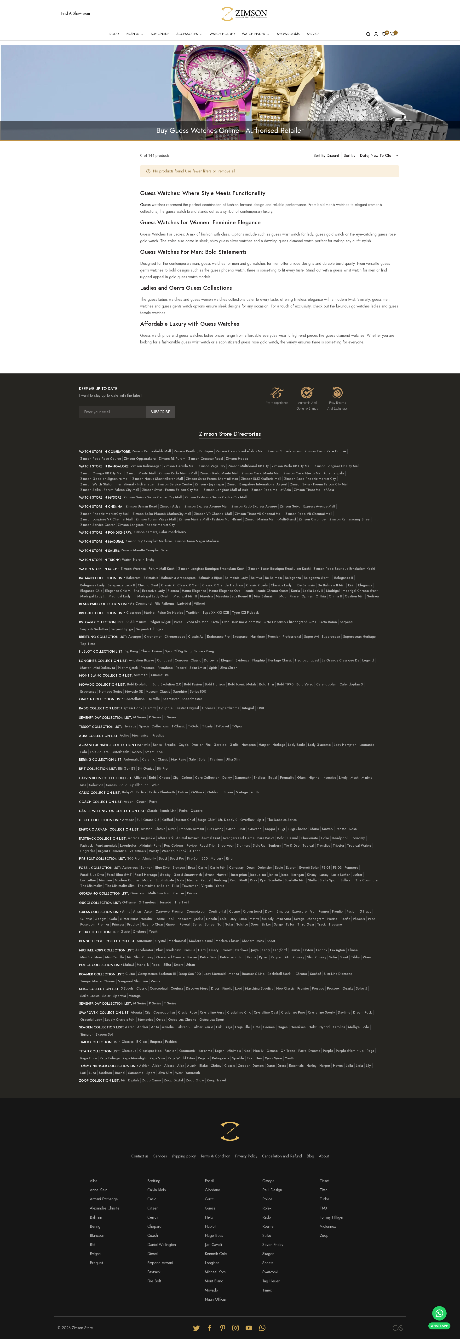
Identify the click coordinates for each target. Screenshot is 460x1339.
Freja (228, 1027)
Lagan (219, 1050)
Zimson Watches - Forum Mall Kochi (148, 568)
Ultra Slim (233, 759)
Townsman (190, 885)
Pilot (371, 918)
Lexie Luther (340, 874)
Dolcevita (211, 660)
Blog (310, 1156)
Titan (324, 1190)
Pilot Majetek (128, 667)
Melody (268, 918)
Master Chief (185, 819)
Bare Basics (265, 838)
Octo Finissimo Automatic (241, 621)
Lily (368, 1065)
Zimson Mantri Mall (141, 473)
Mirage (299, 918)
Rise (83, 785)
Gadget (100, 918)
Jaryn (255, 950)
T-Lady (207, 726)
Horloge (278, 744)
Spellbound (139, 785)
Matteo (327, 828)
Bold (152, 777)
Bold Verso (304, 684)
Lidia (359, 1065)
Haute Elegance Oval (225, 590)
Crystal (160, 940)
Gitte (256, 1027)
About (324, 1156)
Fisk (219, 1027)
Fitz (208, 744)
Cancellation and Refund (282, 1156)
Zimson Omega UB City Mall (101, 473)
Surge (278, 924)
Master (85, 667)
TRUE (261, 708)
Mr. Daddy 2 (227, 819)
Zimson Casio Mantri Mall (261, 473)
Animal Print (210, 838)
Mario (314, 828)
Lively (343, 777)
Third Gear (305, 924)
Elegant (227, 660)
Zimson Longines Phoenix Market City (146, 524)
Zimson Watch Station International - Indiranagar (117, 484)
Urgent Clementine (112, 851)
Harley (311, 1065)
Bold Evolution (138, 684)
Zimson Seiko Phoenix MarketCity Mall (161, 513)
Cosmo (234, 911)
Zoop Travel (216, 1080)
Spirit (213, 667)
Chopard (154, 1226)
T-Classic (178, 726)
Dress (215, 988)
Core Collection (207, 777)
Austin (191, 1065)
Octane (272, 1050)
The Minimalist (91, 885)
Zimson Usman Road (141, 506)
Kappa (270, 828)
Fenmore (351, 867)
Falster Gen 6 (202, 1027)
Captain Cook (131, 708)
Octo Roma (328, 621)
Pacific (345, 918)
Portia (251, 957)
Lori (83, 1072)
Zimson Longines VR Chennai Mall (106, 519)
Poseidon (87, 924)
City (175, 777)
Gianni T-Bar (235, 828)
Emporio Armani (191, 828)
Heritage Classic (280, 660)
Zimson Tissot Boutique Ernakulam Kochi (279, 568)
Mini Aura (283, 918)
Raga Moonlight (134, 1058)
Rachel (120, 1072)
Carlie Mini (218, 867)
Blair (159, 950)
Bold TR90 (285, 684)
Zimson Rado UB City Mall (291, 466)
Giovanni (255, 828)
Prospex (333, 988)
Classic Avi (196, 636)
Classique (133, 612)
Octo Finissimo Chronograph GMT (290, 621)
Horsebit (165, 902)
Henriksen (298, 1027)
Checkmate (309, 838)
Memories (145, 1019)
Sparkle (238, 1058)
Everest (226, 950)
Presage (318, 988)
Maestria (206, 596)
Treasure (335, 924)
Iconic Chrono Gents (272, 590)
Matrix (254, 918)
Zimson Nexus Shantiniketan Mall (157, 478)
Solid (123, 785)
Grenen (269, 1027)
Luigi (281, 828)
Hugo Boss (214, 1235)
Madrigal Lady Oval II (154, 596)
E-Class (141, 1041)
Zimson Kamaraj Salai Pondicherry (159, 532)
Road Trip (207, 845)
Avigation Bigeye (141, 660)
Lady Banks (296, 744)
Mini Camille (114, 957)
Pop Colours (174, 845)
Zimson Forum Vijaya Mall (156, 519)
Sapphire (180, 691)
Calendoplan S (351, 684)
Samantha (136, 1072)
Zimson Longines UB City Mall (337, 466)
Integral (248, 708)
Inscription (239, 874)
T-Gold (193, 726)
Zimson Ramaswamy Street (349, 519)
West (179, 1072)
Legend (368, 660)
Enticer (183, 792)
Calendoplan (326, 684)
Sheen (228, 792)
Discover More (197, 988)
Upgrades (87, 851)
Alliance (140, 777)
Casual (292, 838)
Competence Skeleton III (157, 973)
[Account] (376, 33)
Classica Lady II (282, 585)
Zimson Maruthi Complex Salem (145, 550)
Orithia (321, 596)
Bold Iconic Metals (242, 684)
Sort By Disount (326, 155)
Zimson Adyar (171, 506)
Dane (271, 1065)
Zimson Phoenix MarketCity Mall (105, 513)
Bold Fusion (193, 684)
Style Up (259, 845)
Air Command (141, 603)
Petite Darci (208, 957)
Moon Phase (289, 596)
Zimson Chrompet (313, 519)
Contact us (140, 1156)
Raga (370, 1050)
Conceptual (159, 988)
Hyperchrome (228, 708)
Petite (183, 810)
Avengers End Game (238, 838)
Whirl (155, 785)
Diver (172, 828)
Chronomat (152, 636)
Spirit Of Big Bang (178, 651)
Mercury (217, 858)
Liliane (353, 950)
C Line (130, 973)
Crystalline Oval (266, 1012)
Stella (312, 880)
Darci (202, 950)
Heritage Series (110, 691)
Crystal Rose (187, 1012)
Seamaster (171, 698)
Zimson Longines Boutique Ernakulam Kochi (211, 568)
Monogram (315, 918)
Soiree (209, 924)
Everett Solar (309, 867)
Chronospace (174, 636)
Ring (229, 858)
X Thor (194, 851)
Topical (308, 845)
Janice (273, 874)
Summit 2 (141, 674)
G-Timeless (147, 902)
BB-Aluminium (136, 621)
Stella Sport (329, 880)
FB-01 (326, 867)
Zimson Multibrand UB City (248, 466)
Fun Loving (215, 828)
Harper (264, 744)
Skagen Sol (104, 1034)
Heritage (129, 726)
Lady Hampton (345, 744)
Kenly (266, 950)
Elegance (365, 585)
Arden (128, 801)
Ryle (365, 1027)
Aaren (129, 1027)
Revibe (191, 845)
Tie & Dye (291, 845)
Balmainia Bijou (210, 577)
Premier (274, 636)
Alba (93, 1181)
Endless (259, 777)
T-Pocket (222, 726)
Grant (209, 874)
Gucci (209, 1199)
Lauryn (295, 950)
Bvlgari (95, 1253)
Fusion (351, 911)
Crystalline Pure (293, 1012)
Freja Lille (242, 1027)
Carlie (202, 867)
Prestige (158, 735)
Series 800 (198, 691)
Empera (156, 1041)
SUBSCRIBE (160, 412)
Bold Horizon (215, 684)
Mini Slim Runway (140, 957)
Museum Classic (158, 691)
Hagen (283, 1027)
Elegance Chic (91, 590)
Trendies (323, 845)
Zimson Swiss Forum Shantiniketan (212, 478)
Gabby (165, 874)
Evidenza (242, 660)
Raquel (206, 880)
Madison (105, 1072)
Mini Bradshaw (91, 957)
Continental (217, 911)
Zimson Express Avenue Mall (206, 506)
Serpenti (346, 621)
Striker (266, 924)
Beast (163, 858)
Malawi (128, 964)
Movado (211, 1290)
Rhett (243, 880)
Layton (308, 950)
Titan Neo (254, 1058)
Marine (149, 612)
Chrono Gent (148, 585)
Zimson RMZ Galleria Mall (261, 478)
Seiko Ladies (89, 995)
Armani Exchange (104, 1199)
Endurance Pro (218, 636)
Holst (312, 1027)
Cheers (164, 777)
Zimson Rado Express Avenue (254, 506)
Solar (203, 759)
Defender (265, 867)
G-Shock (197, 792)
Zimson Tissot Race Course (325, 451)
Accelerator (144, 950)
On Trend (288, 1050)
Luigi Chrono (297, 828)
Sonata (267, 1263)
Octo (215, 621)
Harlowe (241, 950)
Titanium (216, 759)
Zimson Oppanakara (140, 458)
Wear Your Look (174, 851)
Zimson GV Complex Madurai (148, 541)
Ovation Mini (354, 596)
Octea (160, 1019)
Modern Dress (253, 940)
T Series (170, 717)
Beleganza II (343, 577)
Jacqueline (258, 874)
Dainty (227, 777)
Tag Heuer (271, 1281)
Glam (301, 777)
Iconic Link (168, 810)
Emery (213, 950)
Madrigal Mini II (185, 596)
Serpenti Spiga (122, 629)
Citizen (152, 1208)
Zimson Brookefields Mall (151, 451)
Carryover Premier (169, 911)
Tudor (324, 1199)
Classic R (167, 585)
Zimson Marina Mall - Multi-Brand (270, 519)
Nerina (332, 918)
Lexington (337, 950)
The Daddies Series (282, 819)
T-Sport (237, 726)
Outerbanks (120, 751)
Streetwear (226, 845)
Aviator (146, 828)
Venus (155, 981)
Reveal (184, 924)
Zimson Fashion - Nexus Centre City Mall (216, 497)
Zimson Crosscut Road (205, 458)
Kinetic (227, 988)
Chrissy (216, 1065)
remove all (226, 171)
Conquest (164, 660)
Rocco (137, 751)
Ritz (287, 957)
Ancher (142, 1027)
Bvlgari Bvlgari (160, 621)
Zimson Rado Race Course (100, 458)
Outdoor (214, 792)
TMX (323, 1208)
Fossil (209, 1181)
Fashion (171, 1041)
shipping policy (184, 1156)
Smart (149, 751)
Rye (262, 880)
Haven (338, 1065)
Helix (209, 1217)
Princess (118, 924)
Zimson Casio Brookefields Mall (240, 451)
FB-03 (337, 867)
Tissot (324, 1181)
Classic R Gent (188, 585)
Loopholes (128, 845)
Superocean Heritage (359, 636)
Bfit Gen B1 (126, 768)
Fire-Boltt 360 (197, 858)
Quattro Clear (152, 924)
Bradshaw (173, 950)
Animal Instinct (187, 838)
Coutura (177, 988)
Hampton (249, 744)
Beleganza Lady (92, 585)
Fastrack (86, 845)
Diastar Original (187, 708)
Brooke (170, 744)
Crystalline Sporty (321, 1012)
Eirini (351, 585)
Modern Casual (201, 940)
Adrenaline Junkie (141, 838)
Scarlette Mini (295, 880)
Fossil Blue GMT (119, 874)
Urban (190, 964)
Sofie (333, 957)
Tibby (355, 957)
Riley (253, 880)
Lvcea (178, 621)
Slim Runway (316, 957)
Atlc (147, 744)
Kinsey (311, 874)
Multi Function (159, 893)
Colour (186, 777)
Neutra (192, 880)
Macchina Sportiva (259, 988)
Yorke (220, 885)
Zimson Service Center (97, 524)
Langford (280, 950)
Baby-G (127, 792)
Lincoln (211, 918)
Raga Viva (157, 1058)
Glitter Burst (129, 918)
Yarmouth (192, 1072)
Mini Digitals (130, 1080)
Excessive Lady (153, 590)
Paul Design (272, 1190)
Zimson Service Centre (174, 484)
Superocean (331, 636)
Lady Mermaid (215, 973)
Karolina (339, 1027)
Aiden (156, 1065)
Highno (314, 777)
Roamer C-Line (253, 973)
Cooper (244, 1065)
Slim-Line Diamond (338, 973)
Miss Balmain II (265, 596)
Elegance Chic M (118, 590)
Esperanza (88, 691)
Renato (341, 828)
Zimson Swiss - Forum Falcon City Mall (319, 484)
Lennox (321, 950)
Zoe (159, 751)
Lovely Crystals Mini (120, 1019)
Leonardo (366, 744)
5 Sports (127, 988)
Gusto (125, 931)
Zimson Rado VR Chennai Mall (308, 513)
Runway (298, 957)
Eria (136, 590)
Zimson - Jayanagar (209, 484)
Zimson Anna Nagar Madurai (196, 541)
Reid (233, 880)
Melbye (354, 1027)
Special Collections (154, 726)
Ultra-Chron (228, 667)
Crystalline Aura (212, 1012)
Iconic (248, 590)
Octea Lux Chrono (182, 1019)
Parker (192, 957)
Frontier (338, 911)
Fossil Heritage (146, 874)
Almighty (149, 858)
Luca (92, 1072)
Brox (191, 867)
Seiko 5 (361, 988)
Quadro (196, 810)
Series (197, 924)
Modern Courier (127, 880)
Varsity (154, 851)
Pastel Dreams (309, 1050)
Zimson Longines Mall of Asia (225, 489)
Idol (170, 918)
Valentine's (137, 851)
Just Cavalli (213, 1244)
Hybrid (324, 1027)
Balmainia (151, 577)
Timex (267, 1290)
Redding (220, 880)
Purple (328, 1050)
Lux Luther (88, 880)
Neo (247, 1050)
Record (181, 667)
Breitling (153, 1181)
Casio (151, 1199)
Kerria (295, 590)
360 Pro (133, 858)
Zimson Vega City (211, 466)
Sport (271, 940)
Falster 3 (183, 1027)
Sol (219, 924)
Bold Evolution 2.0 (166, 684)
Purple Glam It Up (350, 1050)
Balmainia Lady (236, 577)
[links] (197, 1328)
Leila (349, 1065)
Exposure (299, 911)
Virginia (207, 885)
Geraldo (220, 744)
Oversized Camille (170, 957)
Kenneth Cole (216, 1253)
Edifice (141, 792)
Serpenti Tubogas (149, 629)
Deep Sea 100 (190, 973)
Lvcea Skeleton (196, 621)
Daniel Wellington (161, 1244)
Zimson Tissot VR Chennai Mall (258, 513)
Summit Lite (160, 674)
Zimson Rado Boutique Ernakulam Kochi (344, 568)
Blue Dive (162, 867)
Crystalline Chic (239, 1012)
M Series (139, 717)
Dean (251, 867)
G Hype (365, 911)
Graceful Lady (91, 1019)
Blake (203, 1065)
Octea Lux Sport (211, 1019)
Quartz (347, 988)
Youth (255, 792)
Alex (180, 1065)
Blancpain (97, 1235)
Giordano (137, 893)
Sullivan (346, 880)
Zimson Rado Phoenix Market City (310, 478)
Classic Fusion (151, 651)
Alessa (169, 1065)
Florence (208, 708)
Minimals (234, 1050)
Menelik (143, 964)
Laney (323, 874)
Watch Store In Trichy (138, 559)
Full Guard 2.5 (148, 819)
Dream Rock (362, 1012)
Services (160, 1156)
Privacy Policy (246, 1156)
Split (260, 819)
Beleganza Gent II (317, 577)
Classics (127, 1041)
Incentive (329, 777)
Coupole (165, 708)
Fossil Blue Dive (92, 874)
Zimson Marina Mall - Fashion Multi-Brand (210, 519)
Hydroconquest (307, 660)
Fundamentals (106, 845)
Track (321, 924)
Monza (234, 973)
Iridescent (184, 918)
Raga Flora (88, 1058)
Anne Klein (98, 1190)
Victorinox (328, 1226)
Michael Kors (215, 1272)
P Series (155, 717)
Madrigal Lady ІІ (93, 596)
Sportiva (119, 995)
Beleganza (293, 577)
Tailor (290, 924)
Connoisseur (196, 911)
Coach (141, 801)
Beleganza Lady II (121, 585)
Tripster (338, 845)
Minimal (368, 777)
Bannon (146, 867)
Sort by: (350, 155)
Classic (163, 759)
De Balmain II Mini (331, 585)
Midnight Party (150, 845)
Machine (105, 880)
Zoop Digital (173, 1080)
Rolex (266, 1208)
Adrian (144, 1065)
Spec (255, 924)
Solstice (242, 924)
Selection (96, 785)
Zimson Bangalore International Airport (257, 484)
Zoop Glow (195, 1080)
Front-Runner (319, 911)
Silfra (167, 964)
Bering (95, 1226)
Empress (282, 911)
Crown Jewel (252, 911)
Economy (358, 838)
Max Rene (178, 759)
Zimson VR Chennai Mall (213, 513)
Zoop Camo (151, 1080)
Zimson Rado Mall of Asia (271, 489)
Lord (238, 988)
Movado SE (134, 691)
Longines (212, 1263)
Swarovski (270, 1272)
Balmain (96, 1217)
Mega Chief (206, 819)
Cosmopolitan (164, 1012)
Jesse (284, 874)
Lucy (233, 918)
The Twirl (181, 902)
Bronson (178, 867)
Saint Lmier (198, 667)
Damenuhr (243, 777)
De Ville (154, 698)
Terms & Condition (215, 1156)
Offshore (139, 931)
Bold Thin (266, 684)
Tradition (193, 612)
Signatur (86, 1034)
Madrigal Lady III (121, 596)
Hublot (210, 1226)
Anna (126, 911)
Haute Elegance (194, 590)
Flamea (173, 590)
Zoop (324, 1235)
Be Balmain (273, 577)
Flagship (258, 660)
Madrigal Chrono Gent (360, 590)
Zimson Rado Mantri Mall (178, 473)
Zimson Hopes (237, 458)
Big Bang (131, 651)
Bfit (92, 1244)
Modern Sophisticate (158, 880)
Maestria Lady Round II (233, 596)
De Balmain (306, 585)
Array (137, 911)
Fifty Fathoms (164, 603)
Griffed (167, 819)
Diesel (152, 1253)
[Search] (368, 33)
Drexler (197, 744)
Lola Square (99, 751)
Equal (272, 777)
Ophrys (307, 596)
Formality (287, 777)
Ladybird (184, 603)
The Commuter (367, 880)
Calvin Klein (156, 1190)
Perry (153, 801)
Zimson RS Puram (172, 458)
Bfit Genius (146, 768)
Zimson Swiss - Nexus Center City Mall (153, 497)
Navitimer (257, 636)
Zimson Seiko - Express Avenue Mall (307, 506)
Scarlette (275, 880)
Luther (357, 874)
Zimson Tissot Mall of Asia (314, 489)
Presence (148, 667)
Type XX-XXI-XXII (215, 612)
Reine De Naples (170, 612)
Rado (266, 1217)
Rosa (353, 828)
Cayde (183, 744)
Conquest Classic (188, 660)
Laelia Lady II (313, 590)
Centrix (150, 708)
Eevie (279, 867)
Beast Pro (177, 858)
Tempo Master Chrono (97, 981)
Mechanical (141, 735)
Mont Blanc (214, 1281)
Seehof (315, 973)
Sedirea (373, 596)
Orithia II (335, 596)
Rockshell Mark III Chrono (287, 973)
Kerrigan (297, 874)
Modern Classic (227, 940)
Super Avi (311, 636)
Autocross (130, 867)
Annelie (168, 1027)
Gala (113, 918)
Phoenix (359, 918)
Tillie (175, 885)
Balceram (133, 577)
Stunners (243, 845)
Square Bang (204, 651)
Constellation (134, 698)
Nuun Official (215, 1299)
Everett (291, 867)
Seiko (266, 1235)
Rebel (156, 964)
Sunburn (274, 845)
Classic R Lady (257, 585)
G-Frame (129, 902)
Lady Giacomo (319, 744)
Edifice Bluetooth (162, 792)
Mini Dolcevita (104, 667)
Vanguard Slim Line (133, 981)
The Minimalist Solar (153, 885)
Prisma (192, 893)
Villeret (199, 603)
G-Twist (86, 918)
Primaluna (165, 667)
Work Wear (273, 1058)
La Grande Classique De (340, 660)
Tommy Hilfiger (332, 1217)
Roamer (268, 1226)
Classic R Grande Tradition (222, 585)
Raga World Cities (181, 1058)
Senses (111, 785)
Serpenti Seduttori (94, 629)
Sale (192, 759)
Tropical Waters (359, 845)
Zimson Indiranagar (146, 466)
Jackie (198, 918)
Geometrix (187, 1050)
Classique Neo (150, 1050)
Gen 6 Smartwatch (187, 874)
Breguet (96, 1263)
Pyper (263, 957)
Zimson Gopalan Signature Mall (104, 478)
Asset (148, 911)
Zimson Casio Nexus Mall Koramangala (313, 473)
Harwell (222, 874)
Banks (157, 744)
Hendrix (147, 918)
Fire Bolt (154, 1281)
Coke (325, 838)
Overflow (247, 819)
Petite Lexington (232, 957)
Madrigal (333, 590)
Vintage (242, 792)
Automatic (131, 759)
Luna (243, 918)
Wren (367, 957)
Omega (268, 1181)
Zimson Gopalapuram (284, 451)
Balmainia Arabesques (178, 577)
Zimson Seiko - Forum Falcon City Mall (109, 489)
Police (267, 1199)
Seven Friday (272, 1244)
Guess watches (152, 204)
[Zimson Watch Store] (244, 13)
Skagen (268, 1253)
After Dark (165, 838)
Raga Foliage (110, 1058)
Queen (171, 924)
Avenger (134, 636)
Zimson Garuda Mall (180, 466)
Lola (83, 751)
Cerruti (152, 1217)
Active (124, 735)
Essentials (296, 1065)
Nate (180, 880)
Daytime (344, 1012)
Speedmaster (192, 698)
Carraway (236, 867)
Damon (258, 1065)
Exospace (240, 636)
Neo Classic (285, 988)
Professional (291, 636)
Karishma (205, 1050)
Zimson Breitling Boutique (193, 451)
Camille (189, 950)
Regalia (203, 1058)
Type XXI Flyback (245, 612)
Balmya (256, 577)
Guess (210, 1208)
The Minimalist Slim (120, 885)
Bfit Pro (162, 768)
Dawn (269, 911)
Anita (155, 1027)
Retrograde (220, 1058)
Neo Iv (258, 1050)
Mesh (355, 777)
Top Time (87, 643)
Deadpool (340, 838)
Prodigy (133, 924)
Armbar (128, 819)
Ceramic (148, 759)
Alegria (136, 1012)
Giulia (234, 744)
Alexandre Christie (105, 1208)
